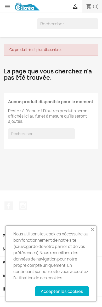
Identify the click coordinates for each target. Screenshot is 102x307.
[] (96, 27)
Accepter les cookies (62, 291)
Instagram (23, 205)
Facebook (8, 205)
